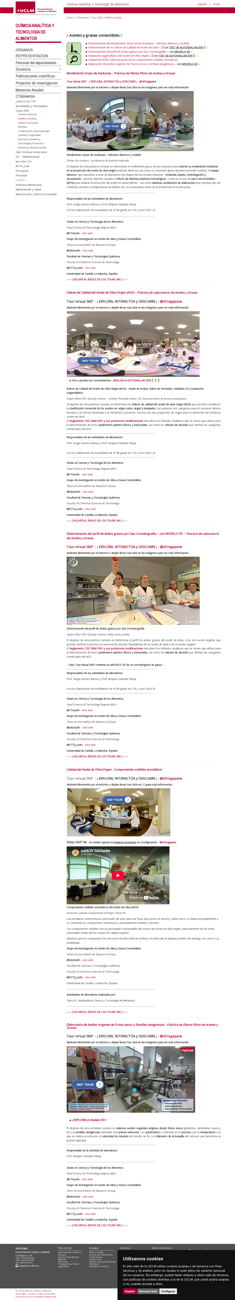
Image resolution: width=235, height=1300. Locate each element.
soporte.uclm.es (28, 1265)
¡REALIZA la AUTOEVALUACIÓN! (132, 380)
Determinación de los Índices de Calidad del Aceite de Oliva (123, 47)
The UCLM (64, 1248)
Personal (21, 175)
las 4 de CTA (23, 161)
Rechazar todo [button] (148, 1291)
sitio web (87, 233)
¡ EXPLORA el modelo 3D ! (89, 1120)
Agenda (62, 1259)
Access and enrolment (101, 1254)
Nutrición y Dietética (29, 139)
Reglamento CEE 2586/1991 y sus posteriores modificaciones (106, 421)
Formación (22, 170)
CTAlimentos (25, 96)
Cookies (32, 1293)
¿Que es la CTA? (26, 101)
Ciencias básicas (27, 114)
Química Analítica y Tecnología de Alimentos (98, 4)
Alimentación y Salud (28, 189)
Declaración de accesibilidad (30, 1296)
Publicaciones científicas (35, 76)
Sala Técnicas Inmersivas (31, 152)
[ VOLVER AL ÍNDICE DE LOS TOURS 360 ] (97, 279)
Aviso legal (21, 1293)
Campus (62, 1254)
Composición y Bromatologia (34, 131)
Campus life (95, 1259)
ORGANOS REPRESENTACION (32, 53)
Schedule (94, 1263)
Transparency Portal (68, 1263)
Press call (63, 1261)
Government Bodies (68, 1257)
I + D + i (20, 180)
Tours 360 (22, 110)
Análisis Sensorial (28, 122)
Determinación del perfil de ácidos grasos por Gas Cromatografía (127, 51)
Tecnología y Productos (31, 143)
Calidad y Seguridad (29, 135)
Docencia (23, 69)
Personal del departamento (36, 62)
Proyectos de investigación (37, 83)
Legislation (63, 1266)
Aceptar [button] (130, 1291)
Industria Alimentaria (28, 184)
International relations (69, 1252)
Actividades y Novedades (32, 106)
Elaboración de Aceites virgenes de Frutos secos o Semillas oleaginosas (131, 64)
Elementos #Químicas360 (32, 147)
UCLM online (95, 1257)
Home (70, 17)
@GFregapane (147, 81)
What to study (96, 1252)
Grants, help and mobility (102, 1261)
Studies (93, 1248)
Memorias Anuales (30, 90)
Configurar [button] (168, 1291)
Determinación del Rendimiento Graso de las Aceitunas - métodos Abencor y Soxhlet (138, 43)
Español (202, 4)
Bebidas (22, 126)
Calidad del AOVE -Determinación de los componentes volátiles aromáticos (133, 59)
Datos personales (46, 1293)
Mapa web (51, 1296)
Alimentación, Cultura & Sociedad (36, 194)
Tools (216, 4)
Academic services (99, 1266)
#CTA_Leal (22, 166)
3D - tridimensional (27, 156)
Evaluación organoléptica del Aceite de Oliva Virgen (118, 55)
